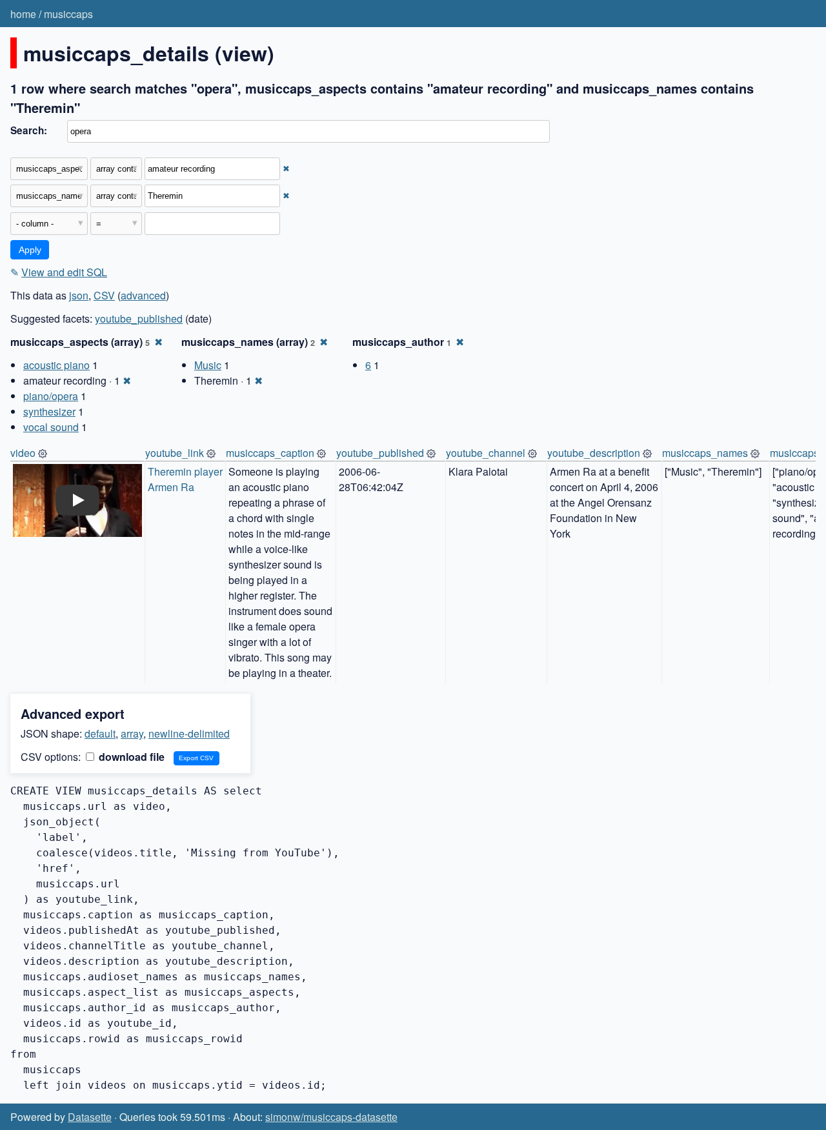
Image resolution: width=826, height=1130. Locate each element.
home (23, 13)
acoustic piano (56, 365)
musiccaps (68, 13)
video (22, 452)
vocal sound (51, 426)
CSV (104, 295)
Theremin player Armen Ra (186, 479)
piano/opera (50, 395)
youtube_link (174, 452)
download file (130, 756)
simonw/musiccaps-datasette (331, 1116)
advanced (143, 295)
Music (207, 365)
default (100, 733)
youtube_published (139, 318)
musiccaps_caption (270, 452)
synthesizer (49, 411)
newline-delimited (189, 733)
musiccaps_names (705, 452)
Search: (28, 130)
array (132, 733)
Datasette (90, 1116)
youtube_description (593, 452)
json (78, 295)
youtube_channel (485, 452)
